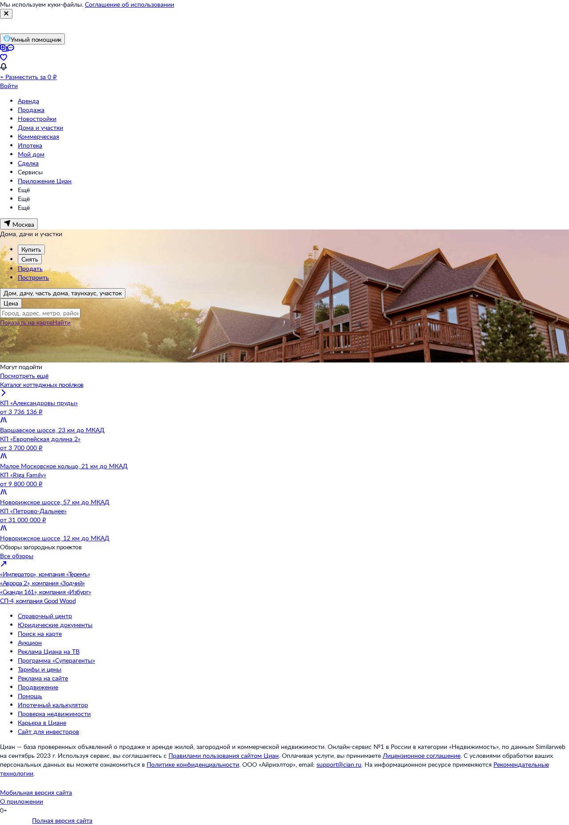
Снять (29, 259)
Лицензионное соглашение (422, 755)
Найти (61, 322)
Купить (31, 249)
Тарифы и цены (39, 669)
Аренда (28, 101)
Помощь (30, 696)
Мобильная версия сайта (36, 792)
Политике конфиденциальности (193, 764)
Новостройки (37, 118)
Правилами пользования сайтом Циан (223, 755)
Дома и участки (40, 127)
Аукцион (30, 642)
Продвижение (38, 687)
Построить (33, 277)
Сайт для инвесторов (48, 731)
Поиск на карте (40, 633)
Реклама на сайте (43, 678)
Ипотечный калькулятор (53, 704)
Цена (11, 303)
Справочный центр (45, 616)
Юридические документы (55, 624)
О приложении (21, 801)
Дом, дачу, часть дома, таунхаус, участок (63, 293)
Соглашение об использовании (129, 4)
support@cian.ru (339, 764)
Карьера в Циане (42, 722)
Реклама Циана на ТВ (49, 651)
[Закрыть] (6, 14)
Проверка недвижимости (54, 713)
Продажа (31, 109)
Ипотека (30, 145)
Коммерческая (38, 136)
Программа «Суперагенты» (56, 660)
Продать (30, 268)
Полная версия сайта (62, 820)
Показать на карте (26, 322)
